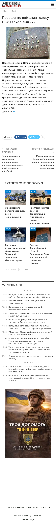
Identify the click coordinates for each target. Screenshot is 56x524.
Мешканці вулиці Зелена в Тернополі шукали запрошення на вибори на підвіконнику (43, 162)
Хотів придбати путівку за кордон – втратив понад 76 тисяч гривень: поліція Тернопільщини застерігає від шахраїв (30, 350)
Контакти (45, 507)
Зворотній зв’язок (15, 507)
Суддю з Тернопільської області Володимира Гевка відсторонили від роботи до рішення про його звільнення (30, 369)
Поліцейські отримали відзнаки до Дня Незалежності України (26, 308)
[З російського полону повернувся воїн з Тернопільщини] (15, 197)
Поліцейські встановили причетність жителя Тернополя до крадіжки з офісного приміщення (29, 327)
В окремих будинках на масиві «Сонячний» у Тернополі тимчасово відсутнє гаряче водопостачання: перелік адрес (28, 341)
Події (8, 191)
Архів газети (32, 507)
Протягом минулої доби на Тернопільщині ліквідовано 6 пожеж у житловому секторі (27, 320)
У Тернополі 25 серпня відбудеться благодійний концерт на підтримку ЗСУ (30, 333)
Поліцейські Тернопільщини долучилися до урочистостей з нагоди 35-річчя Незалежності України (29, 378)
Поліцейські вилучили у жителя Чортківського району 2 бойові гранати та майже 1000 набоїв (29, 295)
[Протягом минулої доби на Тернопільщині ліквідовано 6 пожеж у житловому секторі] (40, 197)
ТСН (15, 111)
